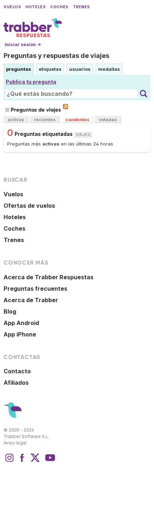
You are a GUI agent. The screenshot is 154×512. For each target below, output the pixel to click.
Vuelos (12, 7)
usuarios (80, 69)
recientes (45, 119)
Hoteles (35, 7)
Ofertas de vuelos (29, 205)
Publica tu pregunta (31, 82)
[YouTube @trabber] (49, 461)
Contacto (17, 371)
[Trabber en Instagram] (9, 461)
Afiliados (16, 382)
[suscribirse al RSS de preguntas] (65, 106)
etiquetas (50, 69)
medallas (109, 69)
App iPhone (20, 334)
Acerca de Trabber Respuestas (48, 277)
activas (16, 119)
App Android (21, 322)
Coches (59, 7)
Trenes (81, 7)
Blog (10, 311)
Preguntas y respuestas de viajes (56, 55)
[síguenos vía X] (35, 461)
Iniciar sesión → (23, 44)
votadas (108, 119)
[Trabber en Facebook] (22, 461)
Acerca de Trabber (31, 300)
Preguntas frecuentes (35, 288)
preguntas (18, 69)
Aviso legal (15, 442)
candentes (77, 119)
